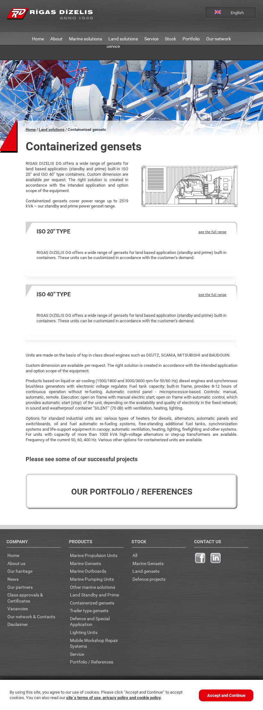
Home (38, 39)
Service (151, 39)
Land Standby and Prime (94, 595)
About (56, 39)
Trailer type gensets (89, 610)
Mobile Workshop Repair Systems (94, 643)
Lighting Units (84, 632)
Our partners (20, 587)
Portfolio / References (91, 662)
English (237, 12)
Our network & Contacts (31, 616)
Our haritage (19, 571)
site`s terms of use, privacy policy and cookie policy (113, 697)
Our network (218, 39)
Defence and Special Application (90, 621)
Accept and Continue (226, 695)
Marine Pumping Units (92, 579)
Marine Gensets (85, 563)
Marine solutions (85, 39)
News (13, 579)
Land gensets (145, 571)
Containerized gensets (92, 603)
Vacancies (17, 608)
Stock (170, 39)
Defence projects (148, 579)
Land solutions (123, 39)
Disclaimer (17, 624)
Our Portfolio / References (131, 491)
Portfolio (191, 39)
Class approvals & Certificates (25, 598)
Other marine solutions (92, 587)
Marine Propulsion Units (93, 555)
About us (16, 563)
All (134, 555)
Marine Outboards (88, 571)
